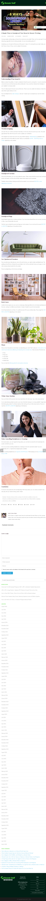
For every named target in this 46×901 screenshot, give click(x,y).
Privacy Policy (37, 890)
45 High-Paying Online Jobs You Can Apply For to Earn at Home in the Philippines (18, 858)
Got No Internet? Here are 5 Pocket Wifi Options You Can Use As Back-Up (17, 868)
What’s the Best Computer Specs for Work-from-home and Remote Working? (17, 853)
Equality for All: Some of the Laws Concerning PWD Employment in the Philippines (18, 862)
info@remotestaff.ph (22, 878)
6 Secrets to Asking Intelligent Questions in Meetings (12, 866)
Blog (37, 881)
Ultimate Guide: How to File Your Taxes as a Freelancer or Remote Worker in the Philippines (20, 857)
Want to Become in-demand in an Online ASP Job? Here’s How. (14, 851)
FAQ (37, 885)
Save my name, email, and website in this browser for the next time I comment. (19, 569)
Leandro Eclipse (10, 36)
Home (37, 879)
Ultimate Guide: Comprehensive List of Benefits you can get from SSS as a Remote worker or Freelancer (22, 864)
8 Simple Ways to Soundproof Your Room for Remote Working (20, 33)
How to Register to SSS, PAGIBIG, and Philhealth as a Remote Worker (15, 855)
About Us (37, 883)
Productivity (25, 36)
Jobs (37, 888)
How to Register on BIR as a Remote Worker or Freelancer (13, 860)
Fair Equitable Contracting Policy (37, 892)
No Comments (18, 36)
